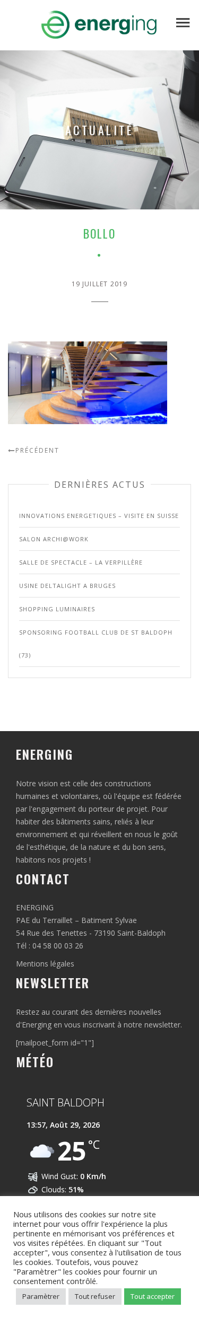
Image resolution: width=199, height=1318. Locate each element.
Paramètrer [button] (40, 1296)
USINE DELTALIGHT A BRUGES (67, 586)
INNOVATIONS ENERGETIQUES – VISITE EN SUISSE (99, 516)
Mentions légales (45, 964)
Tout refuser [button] (95, 1296)
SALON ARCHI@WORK (54, 539)
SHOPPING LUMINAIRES (57, 609)
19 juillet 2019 (100, 283)
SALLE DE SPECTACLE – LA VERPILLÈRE (81, 562)
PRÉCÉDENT (37, 450)
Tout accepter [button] (153, 1296)
